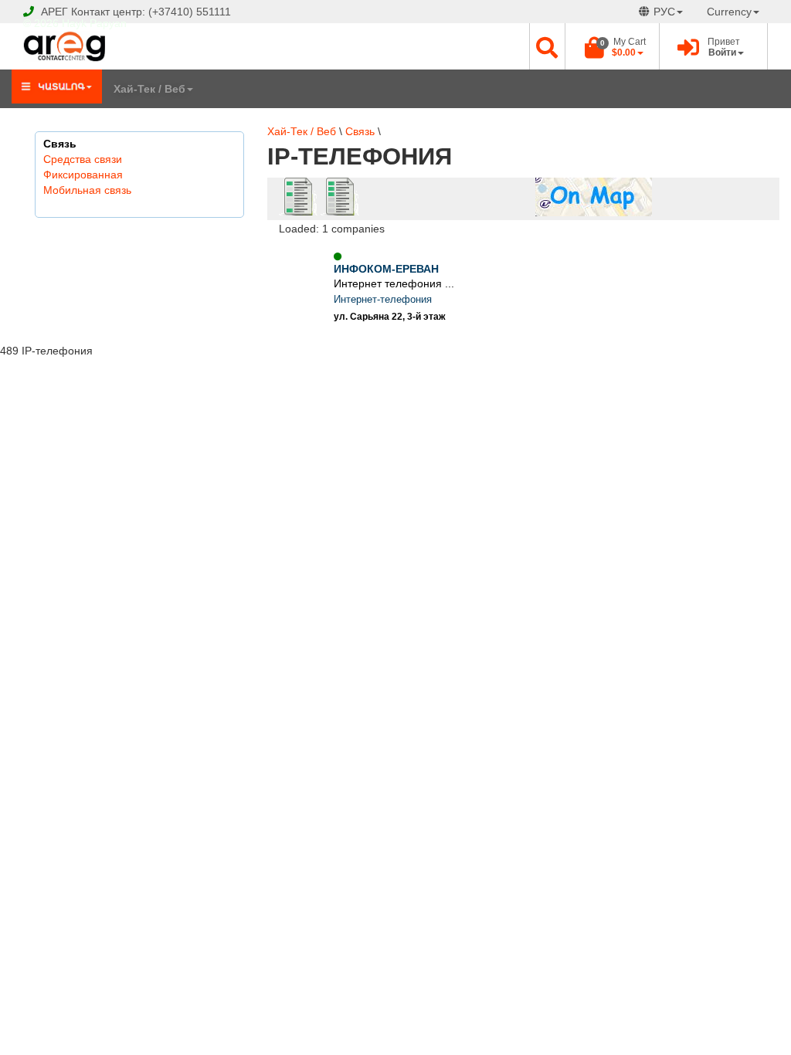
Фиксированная (83, 174)
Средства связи (82, 159)
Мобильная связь (87, 190)
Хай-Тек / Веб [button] (149, 89)
